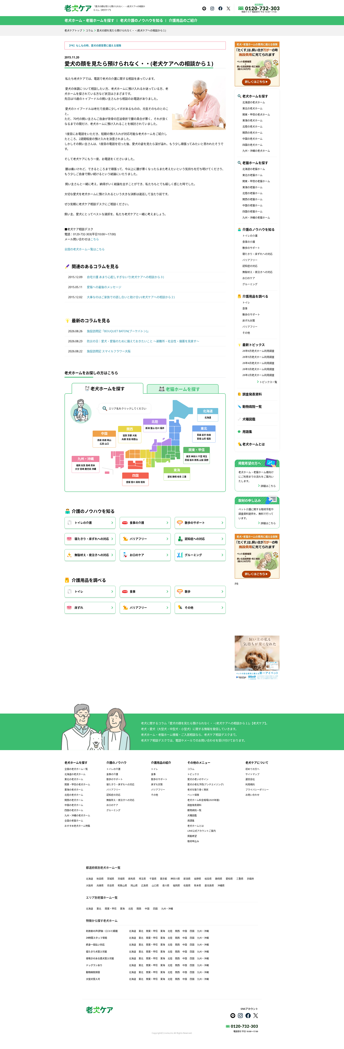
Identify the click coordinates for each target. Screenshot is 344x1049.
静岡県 (218, 878)
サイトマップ (252, 774)
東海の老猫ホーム (252, 187)
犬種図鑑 (248, 419)
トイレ (79, 591)
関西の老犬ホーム (252, 132)
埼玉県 (142, 878)
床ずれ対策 (248, 320)
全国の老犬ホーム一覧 (76, 769)
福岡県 (176, 885)
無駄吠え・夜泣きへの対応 (92, 555)
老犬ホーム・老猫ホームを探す (89, 20)
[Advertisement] (257, 609)
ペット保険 (193, 794)
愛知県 (229, 878)
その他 (189, 608)
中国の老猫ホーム (252, 205)
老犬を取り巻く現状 (197, 789)
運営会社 (250, 779)
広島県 (144, 885)
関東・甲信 (110, 908)
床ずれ (79, 608)
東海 (122, 908)
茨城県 (121, 878)
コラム (89, 30)
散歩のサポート (195, 523)
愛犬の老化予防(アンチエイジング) (205, 784)
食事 (132, 591)
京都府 (250, 878)
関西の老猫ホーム (252, 199)
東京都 (163, 878)
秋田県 (100, 878)
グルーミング (193, 555)
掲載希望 (192, 836)
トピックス (193, 774)
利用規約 (250, 784)
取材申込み (193, 841)
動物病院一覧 (252, 406)
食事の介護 (137, 523)
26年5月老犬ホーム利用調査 (258, 357)
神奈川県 (175, 878)
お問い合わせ (252, 794)
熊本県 (197, 885)
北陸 (130, 908)
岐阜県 (208, 878)
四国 (155, 908)
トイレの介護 (83, 523)
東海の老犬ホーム (252, 120)
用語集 (247, 432)
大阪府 (89, 885)
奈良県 (110, 885)
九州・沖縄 (167, 908)
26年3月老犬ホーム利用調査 (258, 369)
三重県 (239, 878)
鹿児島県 (209, 885)
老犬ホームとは (253, 444)
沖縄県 (221, 885)
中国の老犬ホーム (252, 138)
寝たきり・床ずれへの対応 (92, 539)
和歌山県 (122, 885)
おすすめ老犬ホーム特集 (77, 825)
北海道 (89, 878)
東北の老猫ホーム (252, 175)
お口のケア (137, 555)
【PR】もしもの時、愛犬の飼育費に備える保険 (94, 45)
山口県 (155, 885)
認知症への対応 (195, 539)
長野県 (197, 878)
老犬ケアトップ (73, 30)
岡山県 (134, 885)
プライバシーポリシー (257, 789)
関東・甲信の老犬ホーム (256, 114)
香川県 (165, 885)
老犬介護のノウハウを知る (141, 20)
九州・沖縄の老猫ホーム (256, 217)
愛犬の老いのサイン (197, 779)
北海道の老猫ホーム (253, 169)
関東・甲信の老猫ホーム (256, 181)
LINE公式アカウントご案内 (201, 830)
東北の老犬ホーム (252, 108)
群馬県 (131, 878)
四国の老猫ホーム (252, 211)
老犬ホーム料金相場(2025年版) (203, 800)
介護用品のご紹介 (183, 20)
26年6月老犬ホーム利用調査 (258, 350)
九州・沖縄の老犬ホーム (256, 150)
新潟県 (186, 878)
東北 (99, 908)
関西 (139, 908)
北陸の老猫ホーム (252, 193)
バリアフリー (138, 539)
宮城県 (110, 878)
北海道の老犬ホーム (253, 102)
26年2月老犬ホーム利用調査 (258, 375)
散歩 (187, 591)
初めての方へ (252, 769)
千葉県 (152, 878)
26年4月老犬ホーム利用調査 (258, 363)
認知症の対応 (249, 266)
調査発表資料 (252, 394)
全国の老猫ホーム (73, 820)
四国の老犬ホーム (252, 144)
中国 (147, 908)
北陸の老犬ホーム (252, 126)
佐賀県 (186, 885)
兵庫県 (100, 885)
